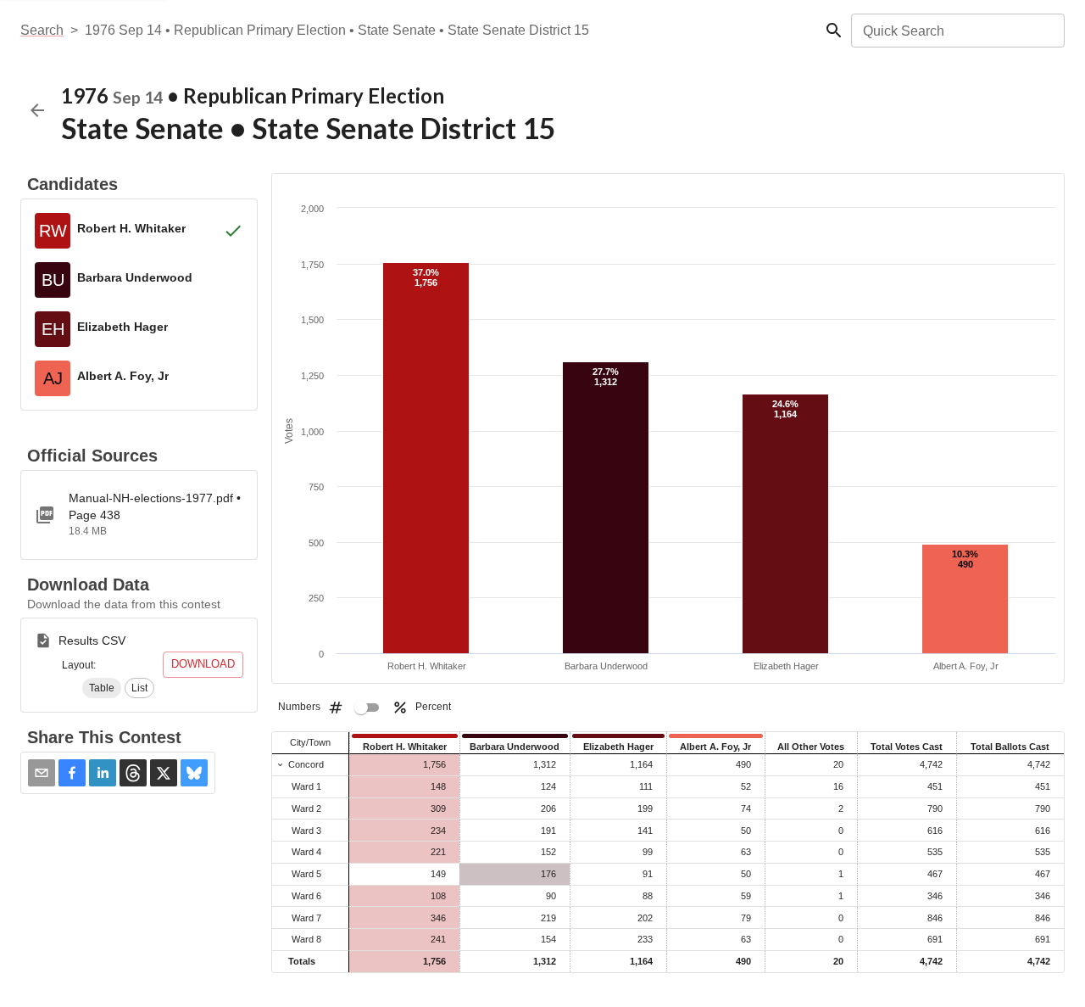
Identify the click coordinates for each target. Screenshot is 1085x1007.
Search (42, 30)
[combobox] (956, 30)
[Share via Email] (41, 772)
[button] (101, 688)
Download (203, 663)
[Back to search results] (37, 110)
